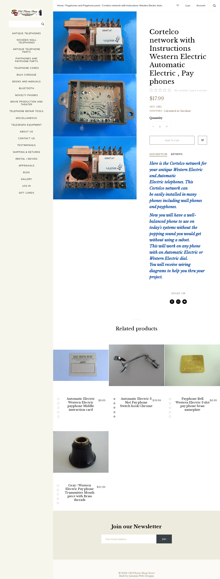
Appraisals (27, 165)
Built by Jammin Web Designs (136, 575)
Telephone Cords (26, 68)
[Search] (42, 24)
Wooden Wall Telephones (27, 41)
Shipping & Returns (26, 152)
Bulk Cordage (27, 74)
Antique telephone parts (26, 50)
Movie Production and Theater (26, 103)
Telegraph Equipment (26, 125)
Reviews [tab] (177, 154)
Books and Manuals (26, 81)
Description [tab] (158, 154)
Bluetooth (26, 88)
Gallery (26, 179)
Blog (26, 172)
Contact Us (26, 138)
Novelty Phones (26, 95)
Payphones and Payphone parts (26, 60)
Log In (26, 186)
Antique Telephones (26, 33)
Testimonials (26, 145)
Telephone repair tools (27, 111)
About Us (26, 131)
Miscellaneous (26, 118)
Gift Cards (26, 192)
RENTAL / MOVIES (27, 159)
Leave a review (198, 90)
